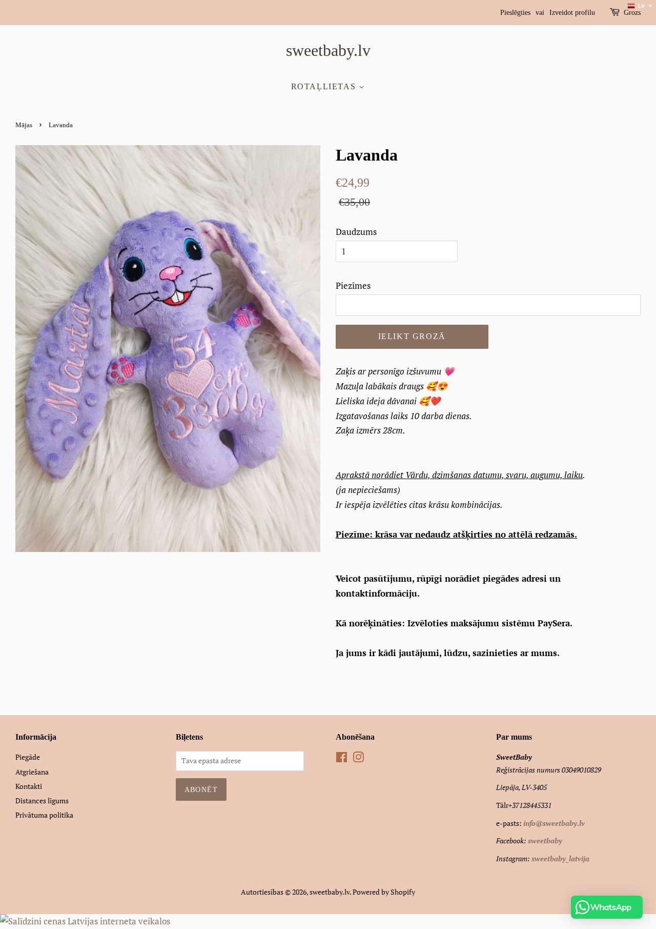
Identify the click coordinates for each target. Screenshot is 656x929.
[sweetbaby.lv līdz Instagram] (358, 759)
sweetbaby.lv (328, 50)
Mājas (23, 125)
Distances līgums (42, 800)
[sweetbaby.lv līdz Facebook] (341, 759)
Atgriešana (32, 772)
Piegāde (27, 757)
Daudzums (356, 232)
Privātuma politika (44, 815)
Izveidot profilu (572, 12)
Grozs (632, 12)
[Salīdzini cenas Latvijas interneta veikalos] (85, 921)
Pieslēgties (515, 12)
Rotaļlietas (325, 86)
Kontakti (28, 786)
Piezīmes (353, 285)
